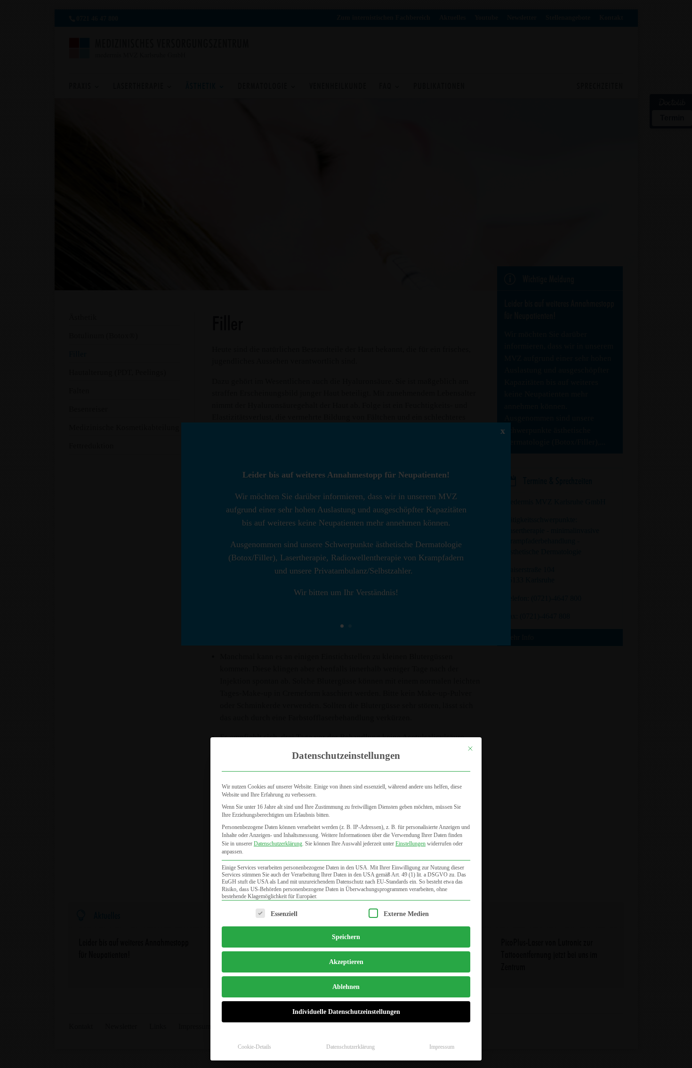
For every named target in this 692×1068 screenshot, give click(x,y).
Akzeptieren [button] (346, 961)
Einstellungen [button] (410, 843)
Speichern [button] (346, 936)
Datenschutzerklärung (278, 843)
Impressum (441, 1047)
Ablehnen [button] (346, 986)
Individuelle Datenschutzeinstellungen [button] (346, 1011)
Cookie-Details (254, 1047)
